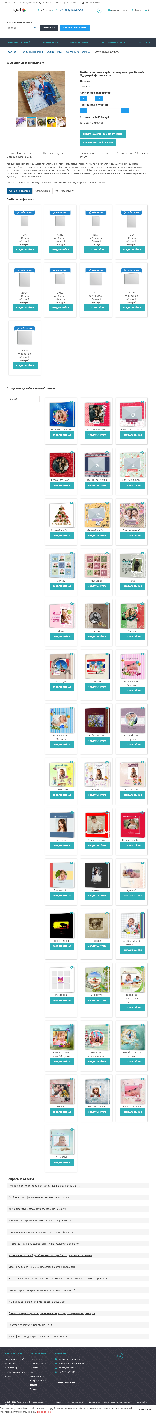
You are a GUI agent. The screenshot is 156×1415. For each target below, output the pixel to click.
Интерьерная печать (113, 42)
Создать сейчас (25, 249)
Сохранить (49, 27)
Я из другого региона (75, 27)
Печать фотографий (18, 42)
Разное (13, 399)
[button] (73, 73)
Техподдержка (37, 1376)
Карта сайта (141, 1402)
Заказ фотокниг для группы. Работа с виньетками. (38, 1336)
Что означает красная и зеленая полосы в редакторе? (41, 1220)
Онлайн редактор (19, 190)
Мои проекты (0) (64, 190)
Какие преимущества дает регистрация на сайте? (38, 1208)
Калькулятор (42, 190)
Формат (85, 81)
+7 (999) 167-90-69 (71, 10)
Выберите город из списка (19, 22)
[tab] (19, 191)
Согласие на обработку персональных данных (109, 1402)
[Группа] (100, 10)
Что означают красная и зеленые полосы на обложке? (41, 1232)
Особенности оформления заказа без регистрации (39, 1197)
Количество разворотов (95, 92)
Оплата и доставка (38, 1363)
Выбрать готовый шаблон (98, 142)
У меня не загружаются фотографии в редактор (37, 1301)
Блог (32, 1372)
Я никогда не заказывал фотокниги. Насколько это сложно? (44, 1243)
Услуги (143, 42)
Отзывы (33, 1389)
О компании (36, 1359)
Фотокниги (49, 42)
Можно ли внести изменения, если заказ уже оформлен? (42, 1266)
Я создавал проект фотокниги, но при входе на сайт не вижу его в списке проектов (58, 1278)
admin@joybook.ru (68, 1367)
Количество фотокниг (94, 105)
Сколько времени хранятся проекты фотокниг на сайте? (42, 1290)
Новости (34, 1367)
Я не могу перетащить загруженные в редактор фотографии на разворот (52, 1313)
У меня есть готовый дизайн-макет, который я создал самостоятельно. (50, 1255)
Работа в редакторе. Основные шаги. (31, 1324)
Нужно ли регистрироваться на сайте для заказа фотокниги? (44, 1185)
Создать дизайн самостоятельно (102, 134)
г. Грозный (46, 10)
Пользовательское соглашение (69, 1402)
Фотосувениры (79, 42)
